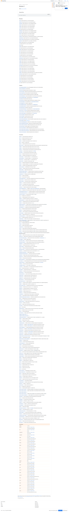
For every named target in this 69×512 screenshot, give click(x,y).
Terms (1, 510)
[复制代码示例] (49, 14)
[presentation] (34, 217)
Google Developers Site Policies (29, 496)
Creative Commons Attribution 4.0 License (37, 495)
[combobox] (54, 1)
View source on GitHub (23, 8)
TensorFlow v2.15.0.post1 (25, 4)
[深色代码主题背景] (48, 14)
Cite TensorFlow (37, 507)
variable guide (28, 120)
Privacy (4, 510)
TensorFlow (20, 4)
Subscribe (60, 510)
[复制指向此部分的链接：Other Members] (24, 424)
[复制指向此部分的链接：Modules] (23, 18)
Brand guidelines (37, 506)
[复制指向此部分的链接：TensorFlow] (24, 12)
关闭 (62, 8)
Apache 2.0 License (20, 496)
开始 (66, 8)
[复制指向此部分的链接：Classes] (23, 85)
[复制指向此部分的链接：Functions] (23, 134)
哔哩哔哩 (2, 506)
